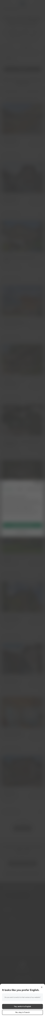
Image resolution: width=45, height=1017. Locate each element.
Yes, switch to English (22, 1006)
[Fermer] (42, 987)
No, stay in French (22, 1012)
